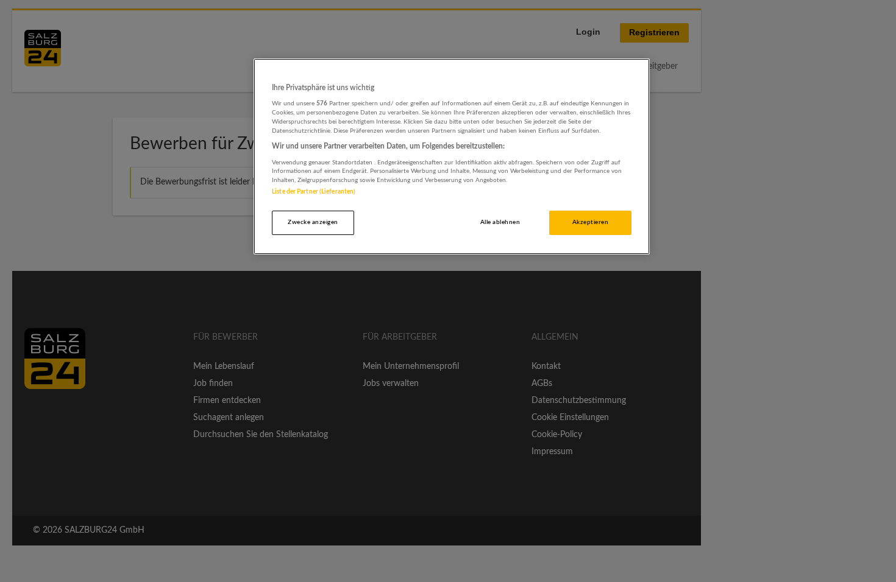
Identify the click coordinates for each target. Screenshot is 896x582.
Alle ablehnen (500, 222)
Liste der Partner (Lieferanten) (313, 192)
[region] (452, 156)
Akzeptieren (590, 222)
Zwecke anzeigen (313, 222)
